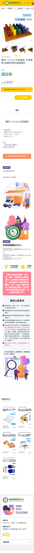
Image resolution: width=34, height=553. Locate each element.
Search (25, 3)
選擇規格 (14, 427)
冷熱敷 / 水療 (6, 407)
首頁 (2, 8)
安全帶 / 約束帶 (6, 458)
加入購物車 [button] (29, 427)
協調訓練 (20, 8)
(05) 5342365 (22, 510)
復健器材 (10, 8)
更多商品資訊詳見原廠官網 (18, 156)
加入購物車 (24, 97)
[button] (31, 41)
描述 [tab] (17, 110)
